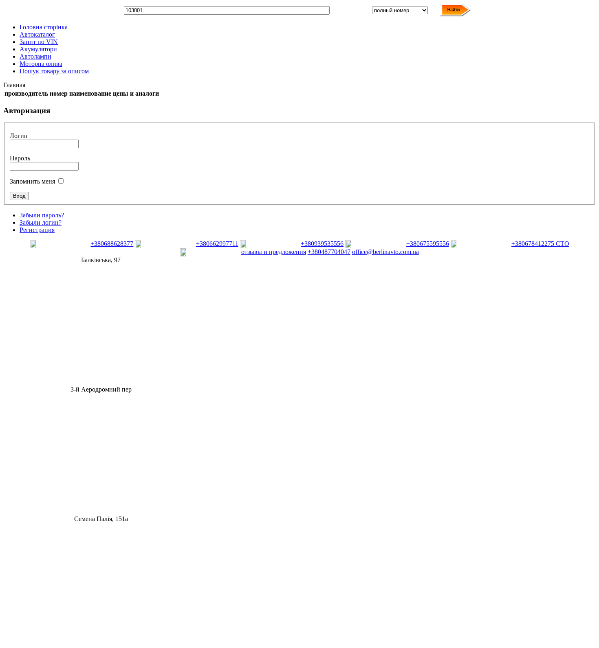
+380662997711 (217, 243)
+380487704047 (329, 251)
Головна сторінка (44, 27)
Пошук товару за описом (54, 71)
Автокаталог (37, 34)
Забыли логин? (41, 222)
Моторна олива (41, 63)
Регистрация (37, 229)
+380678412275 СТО (540, 243)
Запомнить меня (32, 181)
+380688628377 (111, 243)
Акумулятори (38, 49)
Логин (19, 135)
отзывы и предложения (273, 251)
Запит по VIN (39, 41)
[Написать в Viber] (59, 246)
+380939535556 (322, 243)
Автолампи (35, 56)
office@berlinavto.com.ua (385, 251)
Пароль (20, 158)
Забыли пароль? (42, 215)
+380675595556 (427, 243)
